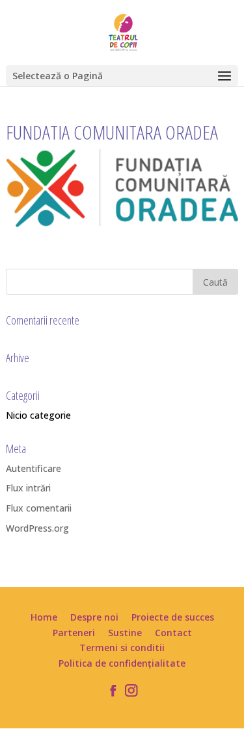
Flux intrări (28, 488)
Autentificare (33, 468)
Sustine (125, 632)
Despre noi (94, 617)
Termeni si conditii (122, 647)
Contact (173, 632)
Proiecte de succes (172, 617)
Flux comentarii (39, 508)
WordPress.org (37, 528)
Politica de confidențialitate (122, 663)
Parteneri (74, 632)
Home (44, 617)
